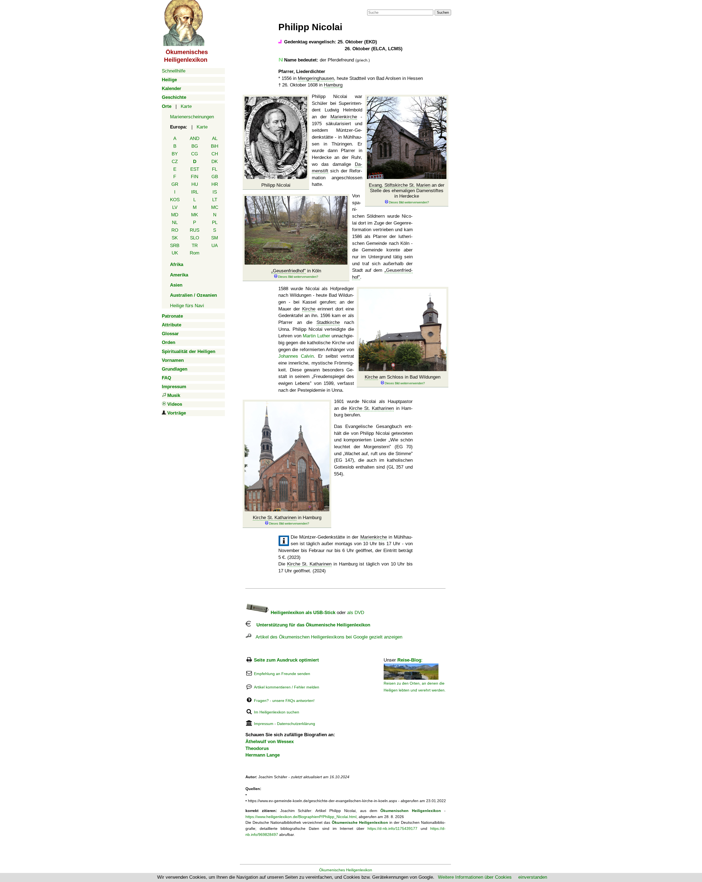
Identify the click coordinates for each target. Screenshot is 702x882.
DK (214, 161)
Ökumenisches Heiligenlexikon (345, 870)
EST (194, 169)
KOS (175, 199)
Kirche (371, 377)
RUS (194, 230)
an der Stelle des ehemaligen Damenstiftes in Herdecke (407, 191)
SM (214, 237)
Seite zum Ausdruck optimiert (286, 660)
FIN (194, 176)
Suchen (443, 12)
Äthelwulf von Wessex (269, 741)
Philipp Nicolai (275, 185)
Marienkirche (343, 116)
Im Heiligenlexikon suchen (276, 712)
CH (214, 153)
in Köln (297, 270)
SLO (194, 237)
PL (214, 222)
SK (175, 237)
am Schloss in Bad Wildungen (402, 377)
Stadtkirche (328, 322)
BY (175, 153)
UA (214, 245)
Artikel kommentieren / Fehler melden (286, 687)
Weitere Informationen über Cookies (475, 877)
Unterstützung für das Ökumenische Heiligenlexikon (310, 625)
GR (174, 184)
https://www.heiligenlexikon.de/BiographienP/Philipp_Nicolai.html (300, 816)
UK (175, 253)
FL (214, 169)
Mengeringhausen (316, 78)
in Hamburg (287, 517)
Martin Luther (316, 335)
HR (214, 184)
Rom (194, 253)
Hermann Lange (262, 755)
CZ (175, 161)
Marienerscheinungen (192, 116)
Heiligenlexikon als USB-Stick (302, 612)
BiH (214, 146)
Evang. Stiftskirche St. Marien (399, 185)
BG (194, 146)
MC (214, 207)
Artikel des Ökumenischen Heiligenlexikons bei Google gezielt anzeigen (326, 637)
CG (194, 153)
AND (194, 138)
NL (175, 222)
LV (174, 207)
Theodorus (257, 748)
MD (174, 214)
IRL (194, 192)
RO (174, 230)
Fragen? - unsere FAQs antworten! (284, 700)
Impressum (263, 723)
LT (214, 199)
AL (214, 138)
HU (194, 184)
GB (214, 176)
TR (195, 245)
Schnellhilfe (173, 71)
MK (194, 214)
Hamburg (333, 85)
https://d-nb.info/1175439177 (392, 828)
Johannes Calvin (296, 356)
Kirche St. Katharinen (274, 517)
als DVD (355, 612)
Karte (186, 106)
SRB (174, 245)
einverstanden (532, 877)
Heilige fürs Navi (187, 305)
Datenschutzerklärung (296, 723)
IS (215, 192)
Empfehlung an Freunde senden (282, 673)
